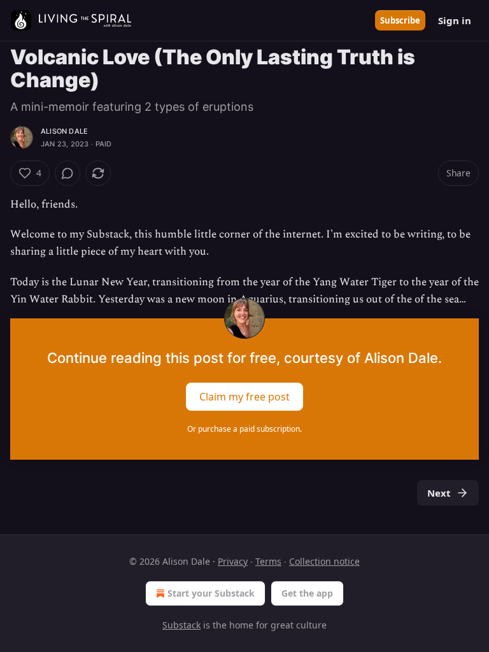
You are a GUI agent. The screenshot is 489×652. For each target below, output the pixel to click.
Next (439, 492)
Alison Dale (64, 131)
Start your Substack (211, 593)
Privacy (233, 561)
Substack (181, 625)
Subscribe (400, 20)
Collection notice (324, 561)
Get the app (307, 593)
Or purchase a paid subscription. (244, 428)
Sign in (454, 20)
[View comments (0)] (67, 173)
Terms (268, 561)
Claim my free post (244, 397)
